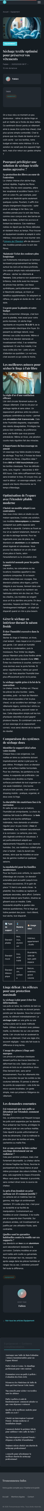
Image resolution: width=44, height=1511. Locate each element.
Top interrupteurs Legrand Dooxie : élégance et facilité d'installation (21, 1438)
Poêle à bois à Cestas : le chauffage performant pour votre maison (20, 1367)
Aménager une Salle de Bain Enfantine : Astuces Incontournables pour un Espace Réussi (22, 1358)
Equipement (15, 12)
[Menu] (39, 2)
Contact (31, 1497)
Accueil (5, 12)
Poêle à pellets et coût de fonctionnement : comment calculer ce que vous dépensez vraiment (22, 1402)
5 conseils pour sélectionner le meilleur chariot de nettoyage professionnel (18, 1456)
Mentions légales (18, 1497)
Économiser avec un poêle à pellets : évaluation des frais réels (21, 1375)
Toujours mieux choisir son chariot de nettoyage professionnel (22, 1446)
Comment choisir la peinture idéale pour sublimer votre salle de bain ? (21, 1430)
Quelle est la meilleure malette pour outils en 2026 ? (21, 1411)
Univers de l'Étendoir (13, 241)
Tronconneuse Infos (14, 1480)
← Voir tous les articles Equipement (18, 1320)
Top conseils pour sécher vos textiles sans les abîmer (21, 1392)
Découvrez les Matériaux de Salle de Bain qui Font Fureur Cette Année (21, 1383)
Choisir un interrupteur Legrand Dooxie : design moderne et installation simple (19, 1421)
